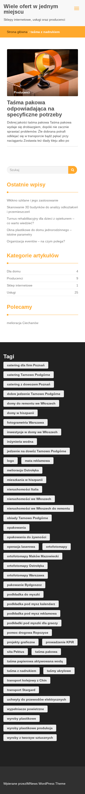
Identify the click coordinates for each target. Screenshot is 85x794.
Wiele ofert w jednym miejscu (31, 9)
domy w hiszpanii (20, 413)
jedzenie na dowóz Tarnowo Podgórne (36, 451)
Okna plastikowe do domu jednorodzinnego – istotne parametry (39, 232)
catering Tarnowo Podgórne (28, 375)
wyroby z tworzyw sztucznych (30, 737)
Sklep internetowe (19, 285)
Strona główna (17, 32)
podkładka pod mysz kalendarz (31, 604)
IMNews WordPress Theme (46, 783)
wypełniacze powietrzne (25, 709)
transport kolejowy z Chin (27, 680)
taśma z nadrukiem (21, 671)
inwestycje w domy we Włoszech (32, 432)
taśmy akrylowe (59, 671)
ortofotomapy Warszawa (25, 575)
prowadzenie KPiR (60, 642)
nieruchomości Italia (23, 489)
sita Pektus (15, 651)
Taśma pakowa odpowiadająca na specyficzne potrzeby (34, 108)
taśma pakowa (46, 651)
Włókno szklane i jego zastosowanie (32, 200)
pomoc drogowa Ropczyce (27, 632)
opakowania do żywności (26, 537)
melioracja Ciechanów (22, 323)
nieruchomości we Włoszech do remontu (38, 508)
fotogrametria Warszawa (25, 422)
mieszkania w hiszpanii (25, 480)
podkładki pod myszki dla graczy (32, 623)
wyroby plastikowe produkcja (30, 728)
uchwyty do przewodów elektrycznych (36, 699)
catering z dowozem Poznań (28, 384)
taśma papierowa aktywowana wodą (35, 661)
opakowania (16, 527)
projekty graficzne (21, 642)
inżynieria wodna (20, 441)
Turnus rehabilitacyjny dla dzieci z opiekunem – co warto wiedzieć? (40, 221)
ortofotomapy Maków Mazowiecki (33, 556)
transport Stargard (21, 690)
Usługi (11, 292)
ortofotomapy (56, 546)
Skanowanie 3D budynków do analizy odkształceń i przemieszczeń (42, 209)
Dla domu (14, 271)
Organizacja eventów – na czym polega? (36, 241)
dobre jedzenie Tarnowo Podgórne (33, 394)
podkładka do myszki (23, 594)
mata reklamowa (37, 460)
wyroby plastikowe (21, 718)
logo (10, 460)
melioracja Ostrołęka (23, 470)
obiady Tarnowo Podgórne (27, 518)
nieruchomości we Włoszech (29, 499)
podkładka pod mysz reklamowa (32, 613)
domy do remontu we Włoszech (31, 403)
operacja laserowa (21, 546)
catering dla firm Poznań (26, 365)
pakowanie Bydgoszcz (24, 585)
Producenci (15, 278)
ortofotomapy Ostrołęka (25, 566)
